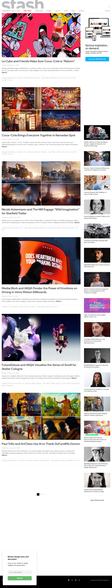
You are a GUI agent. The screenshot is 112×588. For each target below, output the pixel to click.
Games (17, 228)
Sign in (107, 11)
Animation (20, 78)
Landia (4, 80)
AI (17, 460)
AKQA (46, 78)
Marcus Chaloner (7, 385)
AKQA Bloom (53, 78)
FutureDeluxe (75, 383)
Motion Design (35, 78)
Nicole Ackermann (69, 228)
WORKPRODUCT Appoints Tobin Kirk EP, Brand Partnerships (96, 366)
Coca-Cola (72, 78)
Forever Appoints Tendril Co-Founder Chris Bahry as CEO (96, 390)
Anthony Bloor (60, 152)
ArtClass (62, 460)
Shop (66, 11)
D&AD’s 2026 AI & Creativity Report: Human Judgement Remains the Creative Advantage (96, 144)
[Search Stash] (108, 6)
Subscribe (39, 11)
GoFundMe (69, 460)
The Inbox (32, 306)
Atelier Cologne (56, 383)
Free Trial (27, 11)
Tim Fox (10, 154)
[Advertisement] (41, 480)
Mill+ (75, 152)
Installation (14, 306)
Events (81, 11)
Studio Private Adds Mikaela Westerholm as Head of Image (94, 490)
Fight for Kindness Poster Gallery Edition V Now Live (95, 316)
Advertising (12, 78)
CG (25, 152)
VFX (21, 228)
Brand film (18, 383)
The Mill (4, 154)
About (57, 11)
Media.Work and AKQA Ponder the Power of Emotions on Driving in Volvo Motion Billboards (39, 290)
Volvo (55, 306)
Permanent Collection (11, 11)
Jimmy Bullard (51, 228)
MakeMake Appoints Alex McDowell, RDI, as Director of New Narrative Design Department (96, 465)
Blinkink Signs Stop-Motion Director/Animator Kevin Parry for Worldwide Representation (95, 439)
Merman (59, 228)
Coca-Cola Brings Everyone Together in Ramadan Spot (38, 135)
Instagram (69, 580)
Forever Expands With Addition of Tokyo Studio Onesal (95, 193)
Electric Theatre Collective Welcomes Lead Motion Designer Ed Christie (96, 169)
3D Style (11, 383)
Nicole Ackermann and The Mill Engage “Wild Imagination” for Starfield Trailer (41, 211)
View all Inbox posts (97, 500)
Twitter (72, 580)
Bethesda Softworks (38, 228)
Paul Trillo (76, 460)
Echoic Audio (66, 383)
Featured (27, 78)
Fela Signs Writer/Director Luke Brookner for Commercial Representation (94, 341)
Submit (49, 11)
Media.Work (49, 306)
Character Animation (33, 152)
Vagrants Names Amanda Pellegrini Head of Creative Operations (95, 414)
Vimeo (76, 580)
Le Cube (10, 80)
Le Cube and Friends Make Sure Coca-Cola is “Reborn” (38, 61)
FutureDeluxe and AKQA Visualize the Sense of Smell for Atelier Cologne (39, 367)
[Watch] (4, 72)
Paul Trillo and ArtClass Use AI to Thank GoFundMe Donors (41, 444)
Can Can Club (63, 78)
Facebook (79, 580)
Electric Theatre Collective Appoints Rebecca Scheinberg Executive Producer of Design (96, 291)
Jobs (73, 11)
